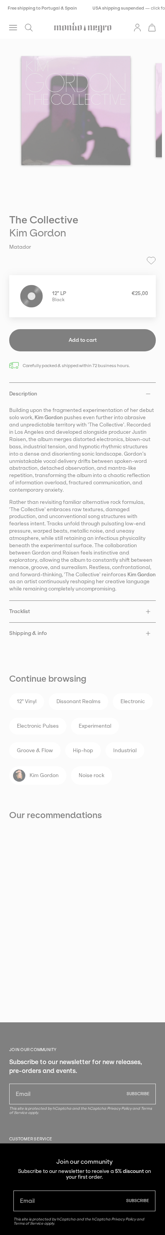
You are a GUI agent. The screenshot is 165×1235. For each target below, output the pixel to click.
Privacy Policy (123, 1219)
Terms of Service (28, 1223)
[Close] (153, 1155)
